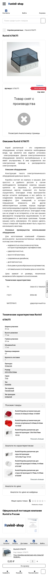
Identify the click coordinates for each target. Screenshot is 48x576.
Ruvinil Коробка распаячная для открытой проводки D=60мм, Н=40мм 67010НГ (29, 463)
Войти (24, 13)
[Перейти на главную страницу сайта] (19, 3)
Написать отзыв (37, 504)
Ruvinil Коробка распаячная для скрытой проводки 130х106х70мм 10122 (28, 432)
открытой (8, 397)
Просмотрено (33, 573)
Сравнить (6, 573)
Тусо (6, 378)
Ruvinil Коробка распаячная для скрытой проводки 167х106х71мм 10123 (27, 454)
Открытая (8, 366)
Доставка (24, 543)
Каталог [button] (6, 543)
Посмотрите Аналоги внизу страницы (24, 133)
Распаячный (9, 391)
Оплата (15, 543)
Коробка (8, 384)
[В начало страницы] (43, 571)
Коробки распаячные (15, 30)
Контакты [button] (6, 13)
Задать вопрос (47, 287)
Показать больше (37, 439)
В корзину (24, 566)
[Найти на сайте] (43, 20)
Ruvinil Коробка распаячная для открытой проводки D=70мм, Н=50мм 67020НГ (29, 473)
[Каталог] (4, 4)
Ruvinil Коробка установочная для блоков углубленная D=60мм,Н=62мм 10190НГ (29, 423)
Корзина (42, 13)
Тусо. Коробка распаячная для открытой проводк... (28, 556)
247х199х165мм (11, 372)
